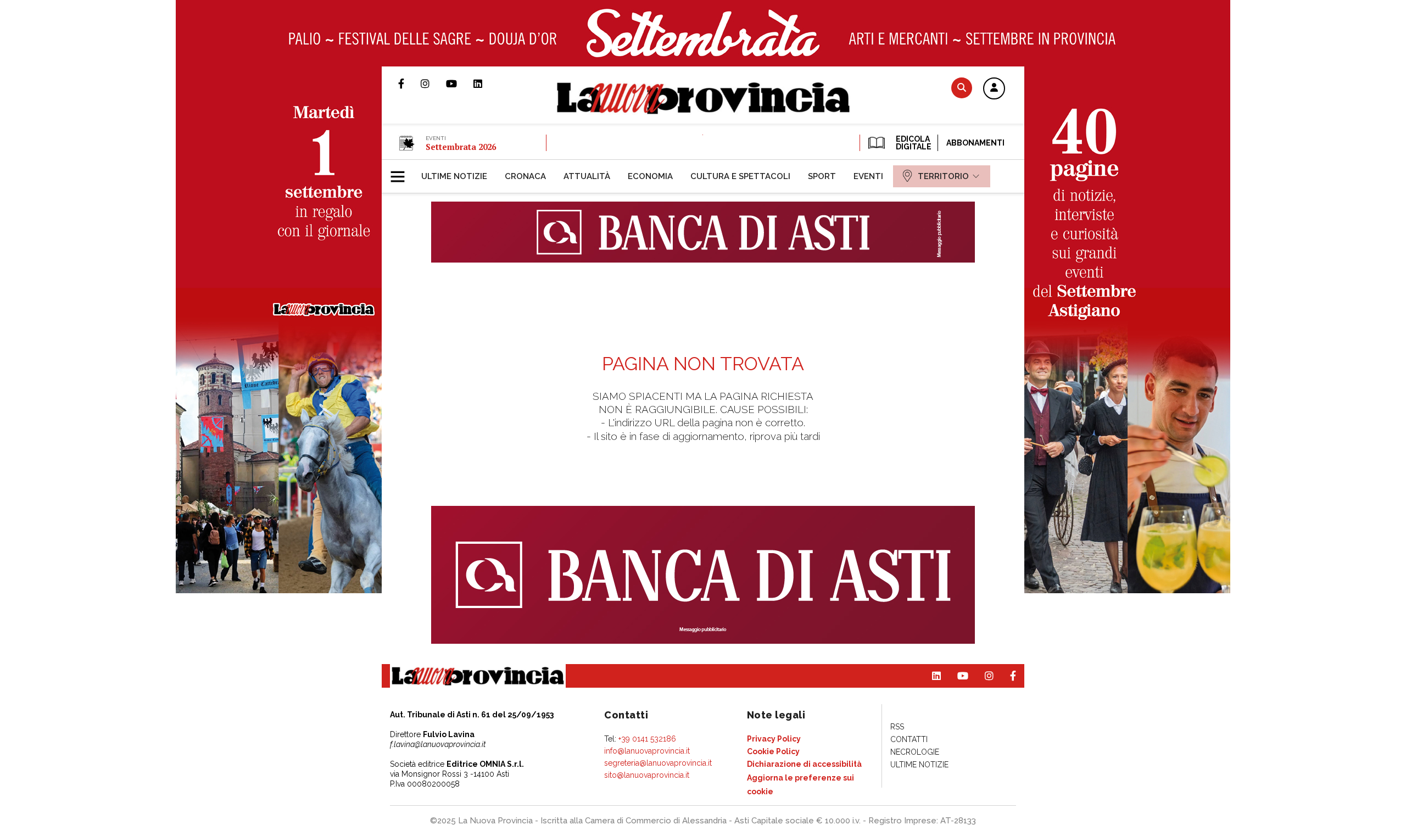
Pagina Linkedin (486, 83)
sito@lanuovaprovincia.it (646, 775)
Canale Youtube (459, 83)
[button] (994, 89)
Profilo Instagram (433, 83)
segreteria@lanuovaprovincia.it (658, 763)
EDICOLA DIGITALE (912, 143)
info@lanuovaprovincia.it (647, 750)
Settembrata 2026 (461, 146)
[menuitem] (454, 176)
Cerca (961, 87)
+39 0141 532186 (647, 738)
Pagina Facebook (409, 83)
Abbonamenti (975, 142)
